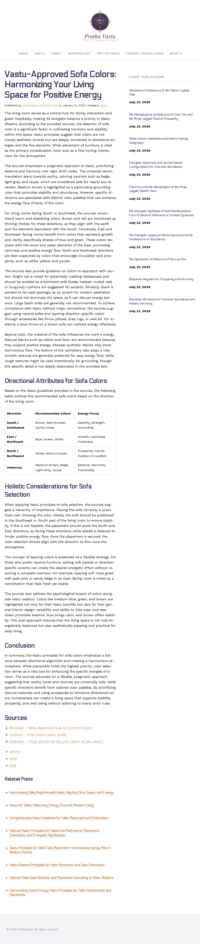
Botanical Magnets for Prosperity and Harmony (161, 279)
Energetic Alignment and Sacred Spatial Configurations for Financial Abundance (155, 165)
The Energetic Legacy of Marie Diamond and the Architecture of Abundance (161, 237)
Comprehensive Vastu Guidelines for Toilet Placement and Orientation (58, 818)
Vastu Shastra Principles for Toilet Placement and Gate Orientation (57, 865)
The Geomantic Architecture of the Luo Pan (157, 259)
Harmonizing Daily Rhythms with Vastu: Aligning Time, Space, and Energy (61, 793)
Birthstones (108, 53)
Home (23, 53)
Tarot (56, 53)
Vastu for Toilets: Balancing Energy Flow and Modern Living (51, 805)
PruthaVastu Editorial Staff (40, 105)
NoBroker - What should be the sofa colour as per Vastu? (56, 741)
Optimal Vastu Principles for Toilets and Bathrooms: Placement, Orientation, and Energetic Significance (54, 833)
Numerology (79, 53)
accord (14, 751)
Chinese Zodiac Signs (144, 53)
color (13, 759)
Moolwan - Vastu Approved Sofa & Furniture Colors (50, 728)
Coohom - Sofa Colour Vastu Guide (37, 735)
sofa (12, 765)
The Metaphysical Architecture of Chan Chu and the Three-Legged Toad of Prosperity (161, 116)
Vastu (39, 53)
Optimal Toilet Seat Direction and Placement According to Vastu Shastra (61, 878)
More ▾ (176, 53)
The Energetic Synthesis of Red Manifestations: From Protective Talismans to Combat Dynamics (161, 213)
